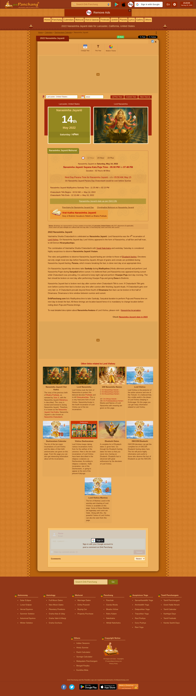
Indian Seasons (83, 643)
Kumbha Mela (82, 670)
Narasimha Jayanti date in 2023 (133, 317)
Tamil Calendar (170, 609)
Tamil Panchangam (172, 600)
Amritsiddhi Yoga (142, 605)
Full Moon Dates (56, 600)
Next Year (145, 97)
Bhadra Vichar (112, 609)
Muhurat (79, 20)
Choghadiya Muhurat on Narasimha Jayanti (115, 207)
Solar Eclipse (25, 600)
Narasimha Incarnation (131, 310)
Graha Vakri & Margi (57, 618)
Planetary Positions (57, 609)
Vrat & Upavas (92, 20)
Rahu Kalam (111, 614)
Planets (123, 20)
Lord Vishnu (53, 239)
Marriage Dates (84, 600)
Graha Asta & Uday (57, 614)
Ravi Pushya (140, 618)
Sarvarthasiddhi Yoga (144, 600)
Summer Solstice (27, 614)
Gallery (139, 20)
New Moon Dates (56, 605)
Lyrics (131, 20)
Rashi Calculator (83, 652)
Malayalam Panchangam (86, 661)
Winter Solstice (26, 623)
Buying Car (82, 609)
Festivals (105, 20)
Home (47, 20)
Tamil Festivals (170, 618)
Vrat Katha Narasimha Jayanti (84, 214)
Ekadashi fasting (129, 257)
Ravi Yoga (139, 627)
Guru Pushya (140, 623)
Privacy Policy (113, 663)
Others (148, 20)
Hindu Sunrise (82, 647)
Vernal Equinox (26, 609)
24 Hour (100, 158)
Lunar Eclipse (26, 605)
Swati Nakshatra (103, 248)
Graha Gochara (55, 623)
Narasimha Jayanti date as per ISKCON (98, 201)
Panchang (57, 20)
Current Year (131, 97)
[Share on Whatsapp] (120, 37)
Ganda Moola (112, 605)
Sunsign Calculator (84, 657)
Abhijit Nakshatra (113, 623)
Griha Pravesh (83, 605)
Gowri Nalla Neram (172, 605)
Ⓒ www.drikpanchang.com (113, 661)
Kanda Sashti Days (172, 623)
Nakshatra (110, 618)
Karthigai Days (170, 614)
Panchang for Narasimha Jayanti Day (78, 207)
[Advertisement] (98, 74)
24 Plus (111, 158)
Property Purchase (85, 614)
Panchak (110, 600)
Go (113, 582)
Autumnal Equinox (28, 618)
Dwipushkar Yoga (142, 609)
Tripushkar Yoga (142, 614)
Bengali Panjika (82, 666)
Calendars (69, 20)
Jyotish (114, 20)
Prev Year (117, 97)
